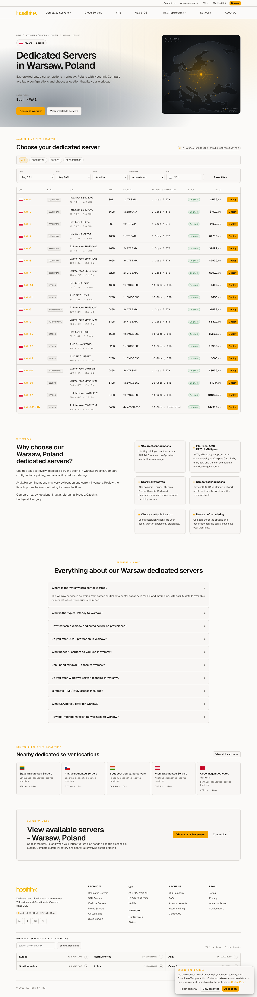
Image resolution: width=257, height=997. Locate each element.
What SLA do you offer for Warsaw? (75, 704)
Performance (73, 160)
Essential (38, 160)
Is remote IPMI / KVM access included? (77, 691)
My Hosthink (219, 3)
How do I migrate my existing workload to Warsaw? (85, 716)
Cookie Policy (238, 982)
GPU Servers (95, 898)
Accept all (230, 988)
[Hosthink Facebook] (27, 921)
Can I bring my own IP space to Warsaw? (78, 665)
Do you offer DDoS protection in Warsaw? (79, 639)
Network (205, 12)
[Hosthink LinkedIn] (19, 921)
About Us (230, 12)
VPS (118, 12)
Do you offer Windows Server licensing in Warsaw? (85, 678)
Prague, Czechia (86, 494)
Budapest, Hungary (28, 499)
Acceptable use (217, 903)
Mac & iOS (141, 12)
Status (132, 922)
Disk (95, 171)
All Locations (95, 913)
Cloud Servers (93, 12)
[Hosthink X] (43, 921)
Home (18, 35)
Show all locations (69, 945)
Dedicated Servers (57, 12)
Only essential (211, 988)
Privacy (213, 898)
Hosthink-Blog (177, 908)
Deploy (235, 3)
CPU (21, 171)
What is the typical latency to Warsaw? (77, 613)
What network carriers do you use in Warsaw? (82, 652)
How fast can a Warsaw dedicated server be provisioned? (89, 626)
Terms (212, 893)
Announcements (189, 3)
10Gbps (55, 160)
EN (204, 3)
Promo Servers (96, 908)
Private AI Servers (138, 897)
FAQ (171, 898)
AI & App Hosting (173, 12)
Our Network (135, 917)
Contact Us (169, 3)
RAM (57, 171)
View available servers (64, 111)
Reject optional (188, 988)
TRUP (43, 987)
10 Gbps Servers (97, 903)
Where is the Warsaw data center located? (79, 588)
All (23, 160)
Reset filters (220, 177)
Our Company (176, 893)
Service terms (216, 908)
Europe (55, 35)
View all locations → (226, 754)
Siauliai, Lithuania (63, 494)
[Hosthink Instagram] (35, 921)
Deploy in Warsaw (31, 111)
